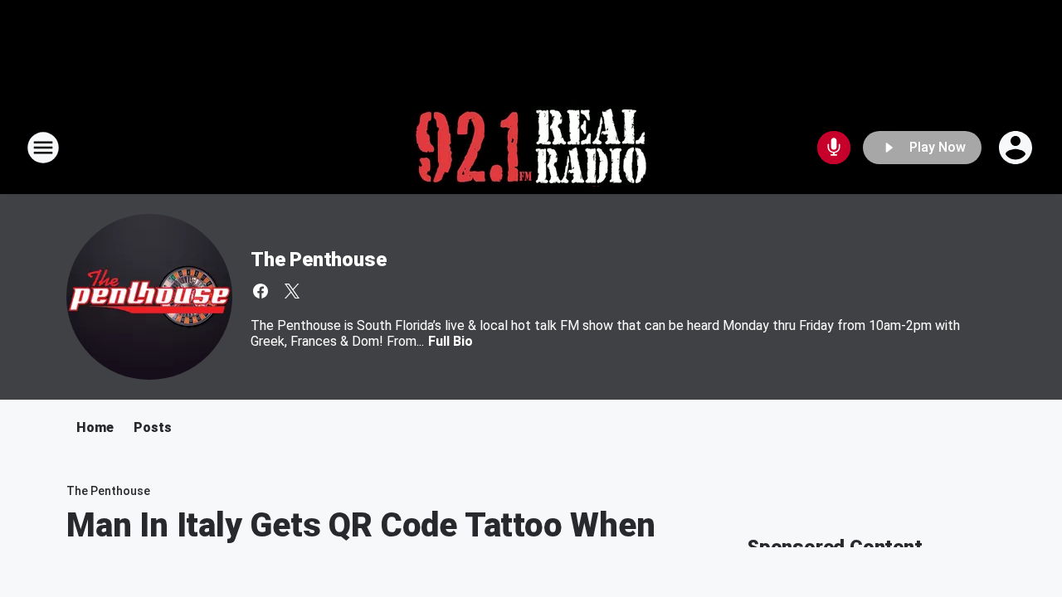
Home (95, 427)
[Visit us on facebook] (260, 291)
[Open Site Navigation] (43, 147)
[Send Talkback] (833, 147)
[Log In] (1017, 147)
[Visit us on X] (292, 291)
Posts (153, 427)
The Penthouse (318, 259)
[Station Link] (531, 147)
